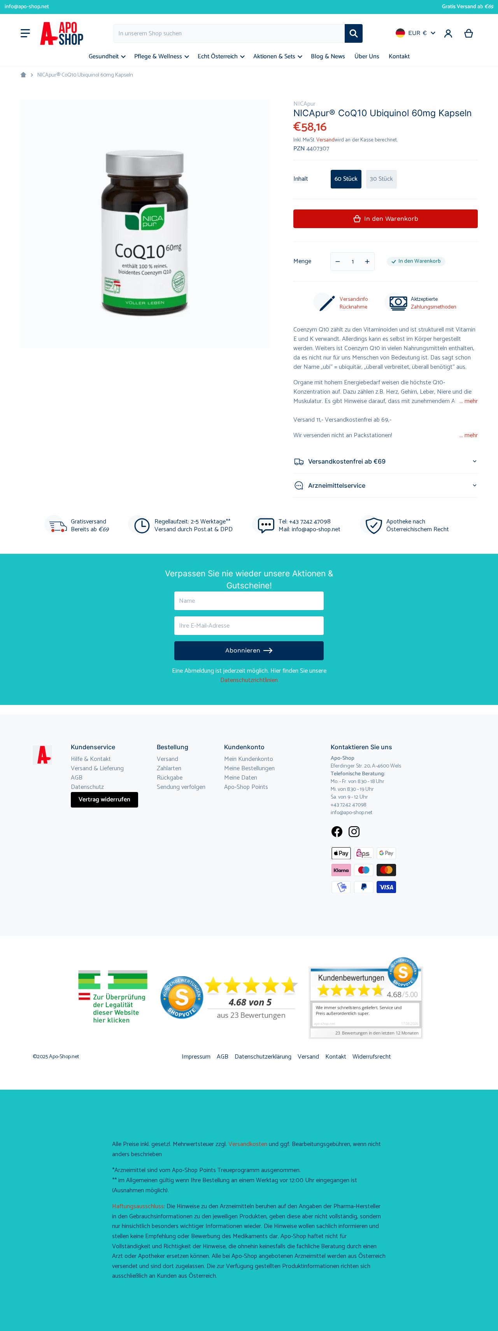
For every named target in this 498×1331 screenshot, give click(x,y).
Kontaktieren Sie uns (361, 747)
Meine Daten (240, 778)
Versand (325, 140)
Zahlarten (169, 768)
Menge (302, 261)
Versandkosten (247, 1144)
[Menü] (25, 33)
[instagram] (354, 831)
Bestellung (172, 747)
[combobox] (229, 33)
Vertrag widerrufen (104, 799)
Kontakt (335, 1057)
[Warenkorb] (469, 33)
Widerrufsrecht (371, 1057)
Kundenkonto (244, 747)
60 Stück (346, 179)
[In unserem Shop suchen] (354, 33)
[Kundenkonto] (448, 33)
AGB (76, 778)
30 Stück (381, 179)
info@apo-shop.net (27, 6)
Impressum (196, 1057)
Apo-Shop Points (246, 787)
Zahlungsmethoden (433, 307)
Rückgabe (169, 778)
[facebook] (336, 831)
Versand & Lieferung (97, 768)
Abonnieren (242, 650)
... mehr (468, 401)
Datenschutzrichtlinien (249, 680)
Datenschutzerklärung (263, 1057)
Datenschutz (87, 787)
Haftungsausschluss (138, 1206)
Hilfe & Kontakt (91, 759)
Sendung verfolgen (181, 787)
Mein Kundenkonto (248, 759)
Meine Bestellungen (249, 768)
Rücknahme (353, 307)
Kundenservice (93, 747)
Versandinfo (354, 299)
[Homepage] (23, 75)
